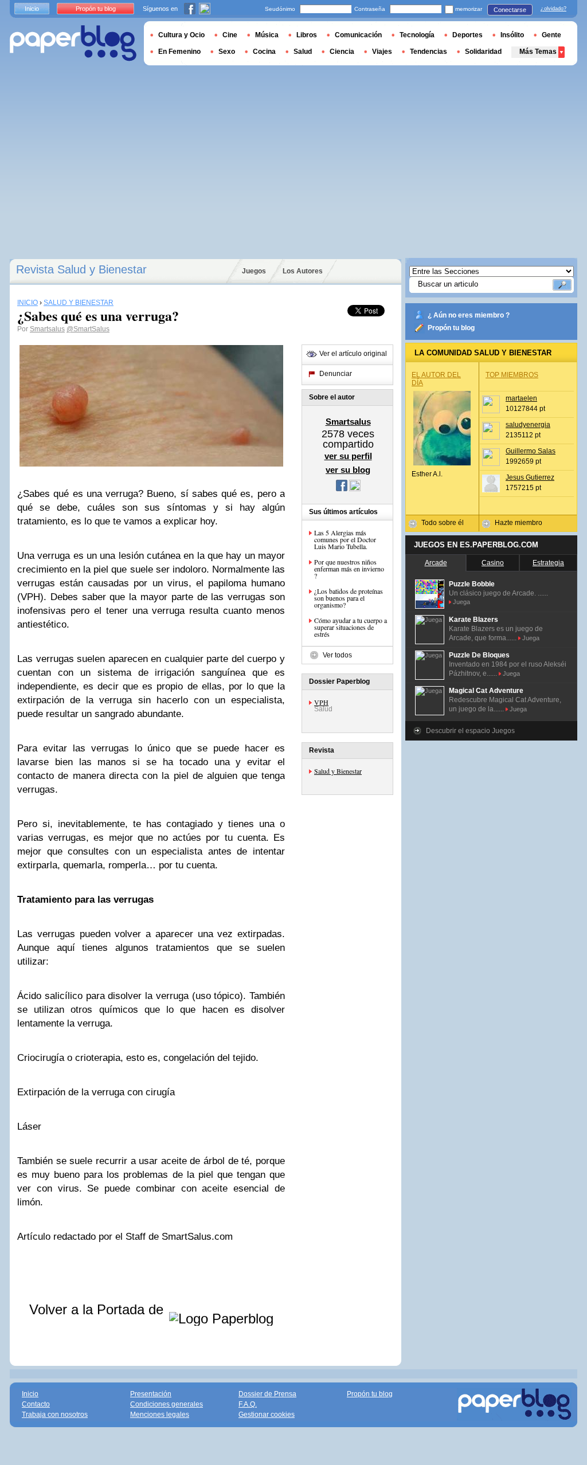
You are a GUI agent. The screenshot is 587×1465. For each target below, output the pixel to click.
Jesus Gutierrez (530, 477)
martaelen (521, 398)
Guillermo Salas (530, 451)
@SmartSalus (87, 329)
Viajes (382, 52)
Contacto (36, 1404)
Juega (461, 601)
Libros (306, 35)
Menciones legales (159, 1415)
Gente (551, 35)
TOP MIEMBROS (512, 375)
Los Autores (303, 271)
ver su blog (348, 470)
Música (267, 35)
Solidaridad (483, 52)
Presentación (150, 1394)
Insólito (512, 35)
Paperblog (73, 43)
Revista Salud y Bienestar (81, 269)
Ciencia (342, 52)
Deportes (467, 35)
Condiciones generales (166, 1404)
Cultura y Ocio (181, 35)
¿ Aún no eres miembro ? (469, 315)
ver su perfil (348, 456)
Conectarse (510, 9)
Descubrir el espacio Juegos (470, 731)
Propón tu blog (451, 328)
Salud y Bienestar (338, 770)
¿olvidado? (553, 8)
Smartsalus (47, 329)
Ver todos (337, 655)
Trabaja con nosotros (55, 1415)
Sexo (226, 52)
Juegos (254, 271)
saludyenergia (528, 425)
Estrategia (548, 563)
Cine (229, 35)
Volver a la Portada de (98, 1309)
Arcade (436, 563)
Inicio (32, 8)
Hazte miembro (518, 523)
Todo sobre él (442, 523)
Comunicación (358, 35)
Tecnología (417, 35)
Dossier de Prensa (267, 1394)
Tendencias (428, 52)
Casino (493, 563)
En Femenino (179, 52)
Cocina (264, 52)
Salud (303, 52)
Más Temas (538, 52)
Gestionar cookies (266, 1415)
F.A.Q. (247, 1404)
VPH (321, 702)
